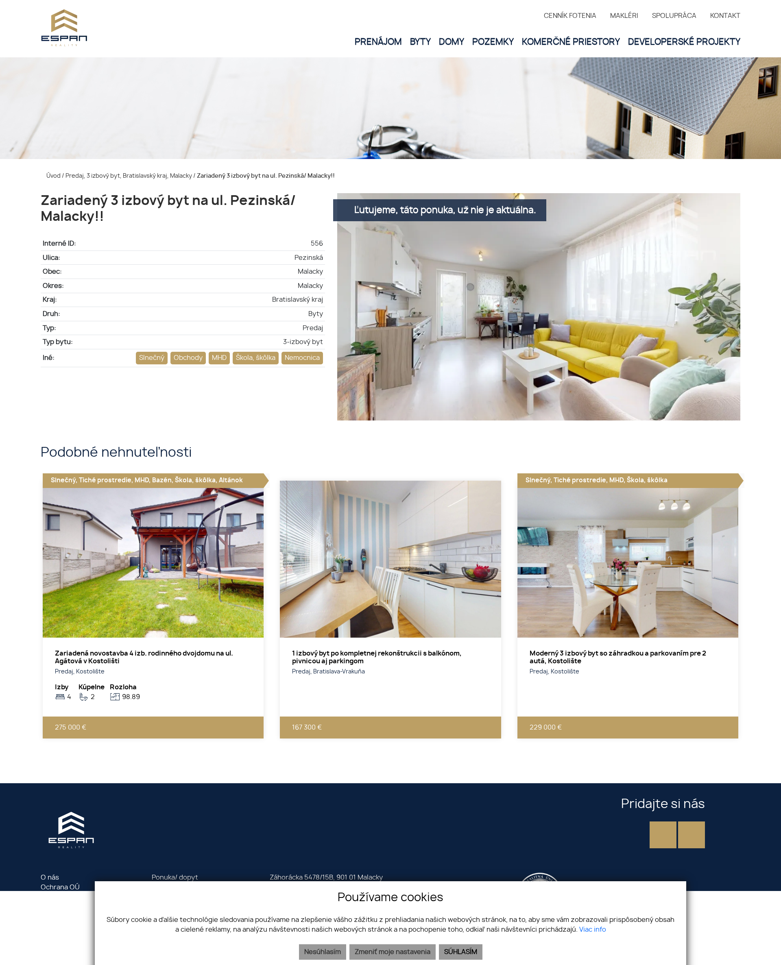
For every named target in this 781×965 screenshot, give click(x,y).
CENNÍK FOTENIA (570, 16)
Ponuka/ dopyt (175, 877)
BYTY (420, 42)
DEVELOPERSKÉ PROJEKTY (684, 42)
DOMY (451, 42)
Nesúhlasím (322, 952)
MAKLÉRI (624, 16)
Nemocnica (302, 358)
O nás (50, 877)
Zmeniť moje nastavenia (392, 952)
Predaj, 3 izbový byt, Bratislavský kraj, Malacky (129, 176)
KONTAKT (725, 16)
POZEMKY (493, 42)
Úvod (53, 176)
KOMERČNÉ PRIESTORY (571, 42)
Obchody (188, 358)
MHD (219, 358)
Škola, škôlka (255, 358)
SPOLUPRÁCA (674, 16)
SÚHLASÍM (460, 952)
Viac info (592, 929)
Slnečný (151, 358)
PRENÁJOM (378, 42)
